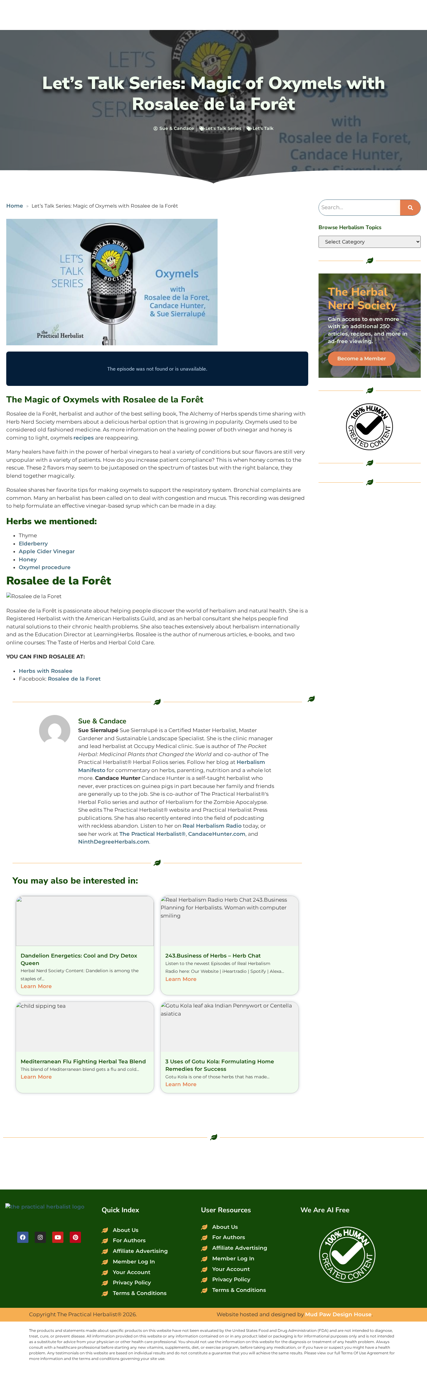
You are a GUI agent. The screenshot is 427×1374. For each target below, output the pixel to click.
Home (14, 206)
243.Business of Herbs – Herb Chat (213, 956)
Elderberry (33, 543)
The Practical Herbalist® (152, 834)
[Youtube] (57, 1237)
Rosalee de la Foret (74, 679)
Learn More (36, 986)
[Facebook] (22, 1237)
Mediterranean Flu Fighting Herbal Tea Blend (83, 1061)
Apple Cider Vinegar (47, 551)
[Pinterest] (75, 1237)
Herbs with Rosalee (46, 671)
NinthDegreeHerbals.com (113, 842)
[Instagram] (40, 1237)
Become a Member (361, 359)
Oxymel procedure (45, 567)
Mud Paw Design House (338, 1314)
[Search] (410, 207)
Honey (28, 559)
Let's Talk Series (223, 128)
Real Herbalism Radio (212, 826)
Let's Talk (263, 128)
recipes (83, 438)
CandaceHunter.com (216, 834)
